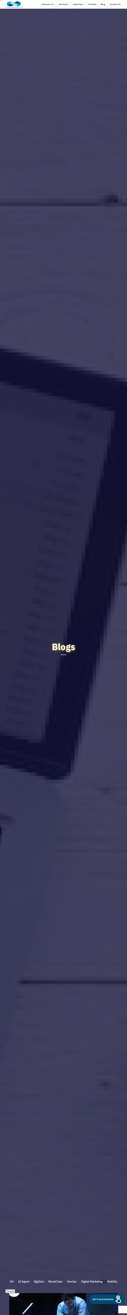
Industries (77, 4)
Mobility (112, 1281)
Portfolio (92, 4)
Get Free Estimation (102, 1299)
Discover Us (47, 4)
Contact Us (115, 4)
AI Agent (23, 1281)
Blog (103, 4)
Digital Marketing (92, 1281)
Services (63, 4)
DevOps (72, 1281)
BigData (39, 1281)
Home (63, 654)
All (12, 1281)
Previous (10, 1291)
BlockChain (55, 1281)
